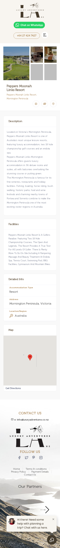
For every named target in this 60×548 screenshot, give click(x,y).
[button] (45, 35)
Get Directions (13, 388)
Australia (20, 315)
